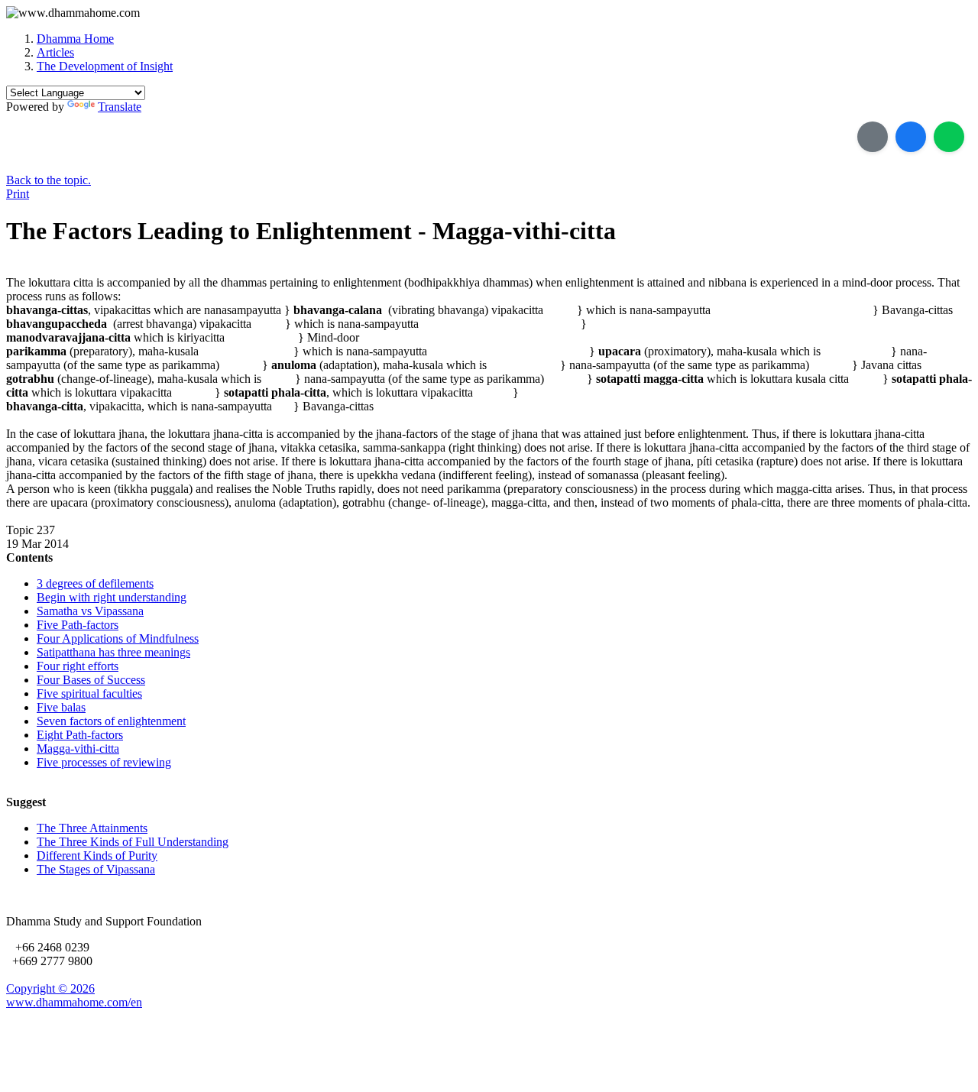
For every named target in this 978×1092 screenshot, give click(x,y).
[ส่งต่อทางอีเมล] (872, 137)
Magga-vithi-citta (78, 748)
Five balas (61, 707)
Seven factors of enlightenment (111, 720)
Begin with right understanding (111, 597)
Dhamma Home (75, 38)
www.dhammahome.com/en (74, 1002)
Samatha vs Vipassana (90, 610)
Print (17, 193)
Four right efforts (77, 665)
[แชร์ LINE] (949, 137)
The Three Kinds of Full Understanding (132, 841)
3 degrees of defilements (95, 583)
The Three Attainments (92, 827)
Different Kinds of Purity (97, 855)
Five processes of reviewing (104, 762)
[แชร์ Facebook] (910, 137)
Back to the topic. (48, 179)
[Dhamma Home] (73, 13)
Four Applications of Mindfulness (118, 638)
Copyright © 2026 (50, 988)
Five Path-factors (77, 624)
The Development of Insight (105, 66)
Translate (119, 106)
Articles (55, 52)
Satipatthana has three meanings (113, 652)
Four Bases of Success (91, 679)
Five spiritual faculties (89, 693)
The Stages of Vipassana (96, 869)
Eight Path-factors (80, 734)
